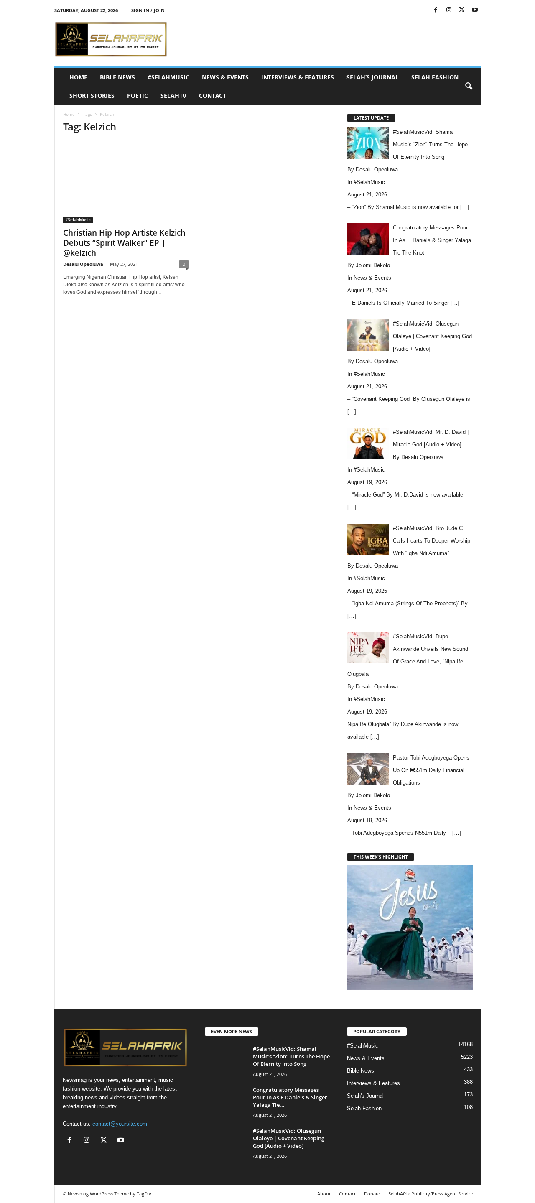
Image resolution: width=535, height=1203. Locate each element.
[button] (468, 86)
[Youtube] (475, 10)
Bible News (117, 77)
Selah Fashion (435, 77)
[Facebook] (436, 10)
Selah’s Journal (372, 77)
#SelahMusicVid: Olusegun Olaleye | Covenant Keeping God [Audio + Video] (288, 1138)
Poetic (137, 95)
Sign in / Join (148, 10)
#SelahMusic (168, 77)
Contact (212, 95)
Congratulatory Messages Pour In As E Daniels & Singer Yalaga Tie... (290, 1097)
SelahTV (173, 95)
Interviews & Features (297, 77)
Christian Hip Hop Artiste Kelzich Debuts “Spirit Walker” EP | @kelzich (124, 242)
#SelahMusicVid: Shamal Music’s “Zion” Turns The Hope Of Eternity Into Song (291, 1056)
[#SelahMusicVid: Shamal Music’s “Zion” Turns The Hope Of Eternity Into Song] (226, 1060)
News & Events (225, 77)
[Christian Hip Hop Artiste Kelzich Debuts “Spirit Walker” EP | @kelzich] (126, 182)
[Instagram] (449, 10)
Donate (372, 1193)
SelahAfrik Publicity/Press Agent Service (430, 1193)
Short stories (92, 95)
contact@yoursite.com (119, 1124)
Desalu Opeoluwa (83, 264)
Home (78, 77)
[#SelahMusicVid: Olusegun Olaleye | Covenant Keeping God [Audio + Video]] (226, 1142)
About (324, 1193)
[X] (462, 10)
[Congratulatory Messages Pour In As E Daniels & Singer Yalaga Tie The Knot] (226, 1101)
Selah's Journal (365, 1096)
